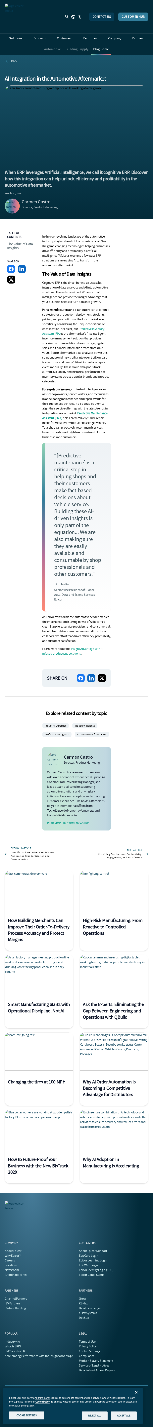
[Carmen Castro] (12, 206)
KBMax (83, 1303)
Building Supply (77, 49)
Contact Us (102, 17)
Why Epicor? (13, 1256)
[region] (73, 1406)
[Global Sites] (73, 17)
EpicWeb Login (88, 1265)
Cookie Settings (89, 1351)
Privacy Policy (87, 1346)
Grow (82, 1299)
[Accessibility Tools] (79, 17)
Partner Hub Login (16, 1308)
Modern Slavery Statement (96, 1361)
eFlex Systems (88, 1313)
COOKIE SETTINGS (27, 1415)
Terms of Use (87, 1342)
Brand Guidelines (16, 1275)
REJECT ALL (94, 1415)
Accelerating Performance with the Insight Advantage (39, 1356)
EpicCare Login (88, 1256)
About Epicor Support (93, 1251)
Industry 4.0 (12, 1342)
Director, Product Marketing (40, 207)
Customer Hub (133, 17)
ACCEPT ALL (123, 1415)
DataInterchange (89, 1308)
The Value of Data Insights (20, 246)
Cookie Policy (42, 1401)
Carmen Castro (36, 202)
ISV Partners (12, 1303)
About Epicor (13, 1251)
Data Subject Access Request (97, 1370)
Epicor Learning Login (93, 1260)
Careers (10, 1260)
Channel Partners (16, 1299)
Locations (11, 1265)
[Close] (136, 1392)
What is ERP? (13, 1346)
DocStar (84, 1318)
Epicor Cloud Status (91, 1275)
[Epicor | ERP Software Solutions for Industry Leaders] (18, 16)
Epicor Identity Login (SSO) (96, 1270)
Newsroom (12, 1270)
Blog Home (101, 49)
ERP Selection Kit (15, 1351)
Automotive (52, 49)
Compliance (86, 1356)
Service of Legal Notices (94, 1366)
